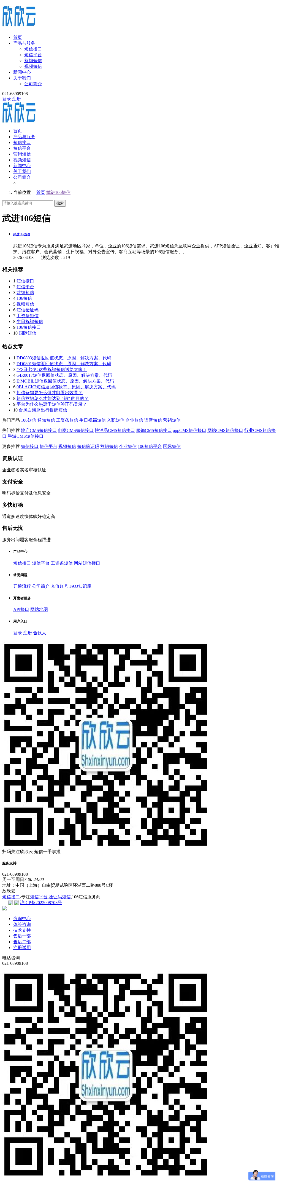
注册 (16, 99)
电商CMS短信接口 (76, 430)
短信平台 (33, 54)
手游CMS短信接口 (26, 436)
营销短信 (33, 60)
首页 (17, 37)
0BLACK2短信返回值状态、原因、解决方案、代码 (66, 386)
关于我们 (22, 78)
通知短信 (46, 420)
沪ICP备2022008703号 (41, 902)
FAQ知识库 (80, 586)
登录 (6, 99)
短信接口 (33, 49)
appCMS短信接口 (189, 430)
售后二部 (22, 941)
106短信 (24, 298)
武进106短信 (58, 192)
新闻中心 (22, 72)
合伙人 (39, 632)
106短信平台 (150, 446)
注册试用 (22, 947)
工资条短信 (28, 315)
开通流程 (22, 586)
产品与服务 (24, 43)
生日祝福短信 (30, 321)
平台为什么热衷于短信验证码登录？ (52, 404)
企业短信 (134, 420)
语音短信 (153, 420)
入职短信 (115, 420)
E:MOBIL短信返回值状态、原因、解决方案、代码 (65, 381)
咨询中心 (22, 918)
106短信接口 (29, 327)
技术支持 (22, 930)
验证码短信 (60, 896)
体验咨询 (22, 924)
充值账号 (59, 586)
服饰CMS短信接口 (154, 430)
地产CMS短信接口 (39, 430)
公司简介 (33, 83)
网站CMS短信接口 (225, 430)
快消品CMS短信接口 (115, 430)
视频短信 (33, 66)
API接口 (21, 609)
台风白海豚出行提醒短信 (43, 410)
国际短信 (27, 333)
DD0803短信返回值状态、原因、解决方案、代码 (64, 358)
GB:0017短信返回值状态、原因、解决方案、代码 (64, 375)
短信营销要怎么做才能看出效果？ (50, 392)
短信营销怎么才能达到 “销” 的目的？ (53, 398)
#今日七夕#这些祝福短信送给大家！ (52, 369)
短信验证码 (28, 310)
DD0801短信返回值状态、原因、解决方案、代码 (64, 363)
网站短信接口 (87, 563)
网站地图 (39, 609)
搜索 (60, 203)
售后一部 (22, 936)
